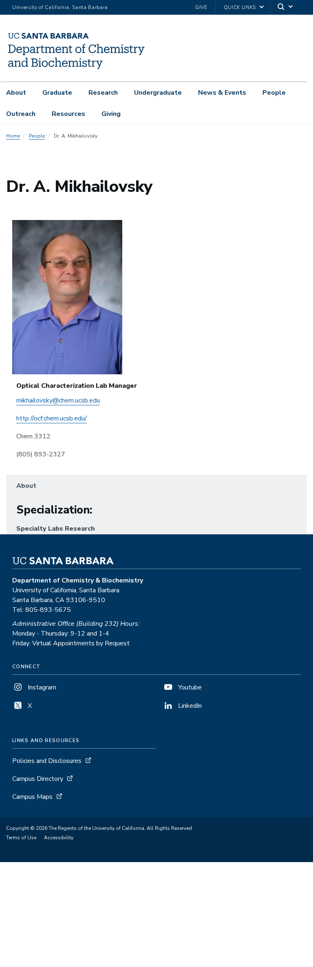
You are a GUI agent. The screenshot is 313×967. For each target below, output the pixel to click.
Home (13, 136)
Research (103, 92)
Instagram (41, 687)
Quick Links (240, 7)
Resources (68, 113)
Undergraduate (158, 92)
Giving (111, 113)
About (16, 92)
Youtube (189, 687)
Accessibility (58, 837)
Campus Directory (37, 778)
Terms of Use (21, 837)
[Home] (77, 69)
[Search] (286, 7)
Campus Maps (32, 796)
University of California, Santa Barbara (60, 7)
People (274, 92)
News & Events (222, 92)
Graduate (57, 92)
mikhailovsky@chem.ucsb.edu (58, 400)
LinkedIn (189, 705)
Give (201, 7)
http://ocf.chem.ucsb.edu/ (51, 418)
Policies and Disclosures (47, 760)
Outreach (20, 113)
